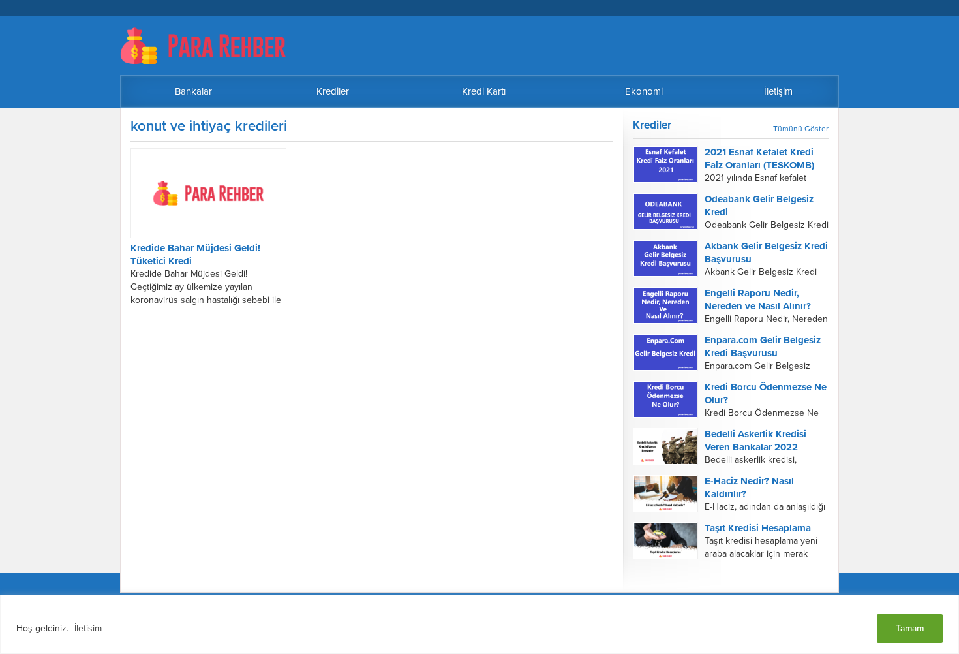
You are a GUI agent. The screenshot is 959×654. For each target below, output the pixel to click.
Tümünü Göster (801, 128)
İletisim (88, 628)
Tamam (910, 628)
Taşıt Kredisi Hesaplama (758, 528)
